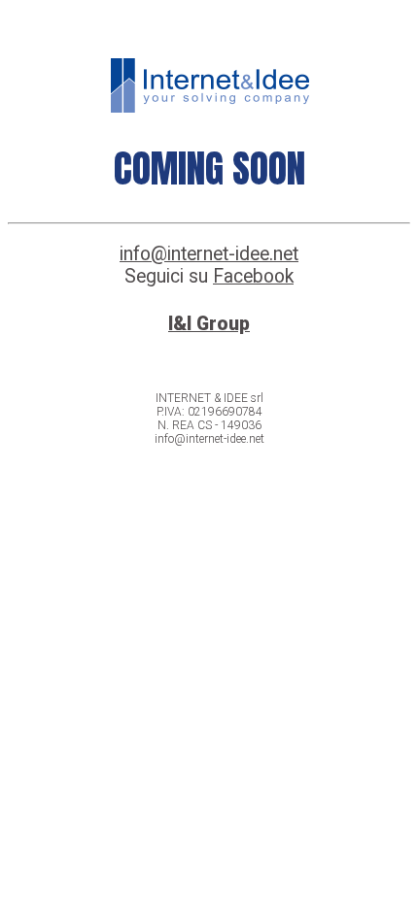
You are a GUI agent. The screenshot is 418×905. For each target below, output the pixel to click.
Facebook (253, 276)
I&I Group (209, 324)
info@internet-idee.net (209, 254)
